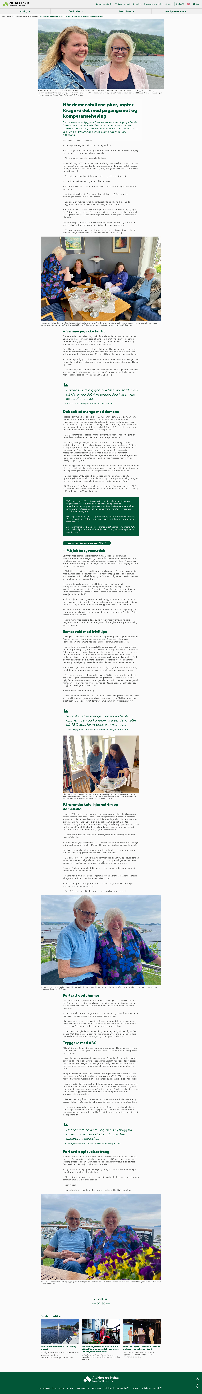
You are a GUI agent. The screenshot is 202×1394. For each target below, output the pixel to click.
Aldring (23, 11)
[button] (194, 4)
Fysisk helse (74, 11)
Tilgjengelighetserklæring (116, 1388)
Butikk (179, 4)
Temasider (137, 4)
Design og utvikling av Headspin (146, 1388)
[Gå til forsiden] (16, 4)
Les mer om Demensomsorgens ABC (85, 543)
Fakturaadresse (82, 1388)
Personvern (97, 1388)
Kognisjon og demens (175, 11)
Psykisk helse (125, 11)
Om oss (168, 4)
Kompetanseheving (104, 4)
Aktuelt (127, 4)
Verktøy (118, 4)
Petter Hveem (58, 1388)
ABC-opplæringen (74, 501)
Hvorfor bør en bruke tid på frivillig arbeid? (58, 1347)
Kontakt (70, 1388)
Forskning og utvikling (153, 4)
